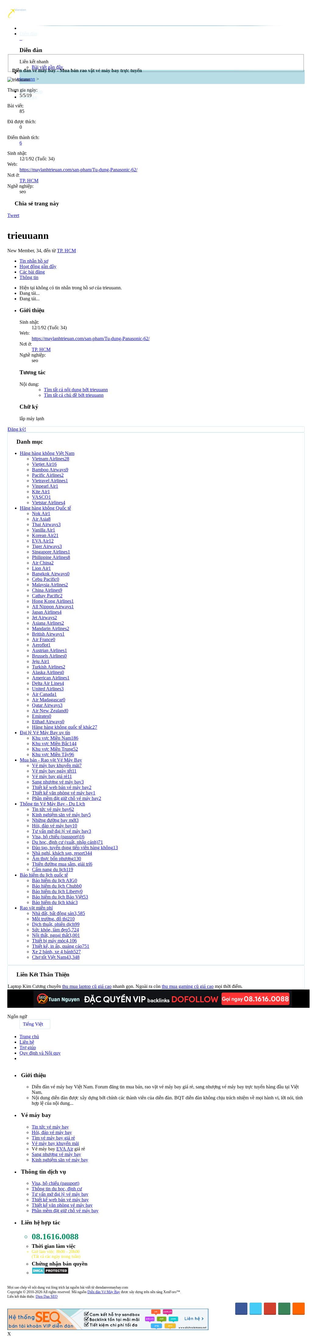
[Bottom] (301, 1333)
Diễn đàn (28, 33)
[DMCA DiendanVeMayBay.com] (50, 1272)
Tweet (13, 215)
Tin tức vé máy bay (50, 1126)
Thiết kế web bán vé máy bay (60, 1199)
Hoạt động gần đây (38, 266)
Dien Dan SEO (47, 1296)
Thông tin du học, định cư (57, 1188)
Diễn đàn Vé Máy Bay (103, 1292)
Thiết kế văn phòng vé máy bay (62, 1205)
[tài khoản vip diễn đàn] (107, 1328)
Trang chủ (29, 1036)
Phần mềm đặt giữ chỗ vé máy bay (65, 1210)
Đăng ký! (17, 429)
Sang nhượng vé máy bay (56, 1154)
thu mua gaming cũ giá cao (188, 986)
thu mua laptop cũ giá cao (87, 986)
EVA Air (64, 1148)
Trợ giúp (28, 1047)
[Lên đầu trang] (301, 1321)
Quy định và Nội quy (40, 1053)
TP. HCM (29, 180)
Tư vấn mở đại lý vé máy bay (60, 1194)
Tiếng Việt (33, 1024)
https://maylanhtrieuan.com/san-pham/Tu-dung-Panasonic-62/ (78, 169)
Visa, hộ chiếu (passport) (55, 1183)
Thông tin (29, 277)
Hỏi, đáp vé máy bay (52, 1132)
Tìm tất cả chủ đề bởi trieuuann (74, 395)
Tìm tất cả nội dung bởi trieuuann (76, 389)
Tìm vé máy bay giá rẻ (53, 1137)
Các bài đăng (32, 271)
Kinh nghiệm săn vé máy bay (60, 1159)
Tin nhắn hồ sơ (34, 261)
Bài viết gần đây (47, 67)
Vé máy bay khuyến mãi (55, 1143)
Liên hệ (27, 1042)
